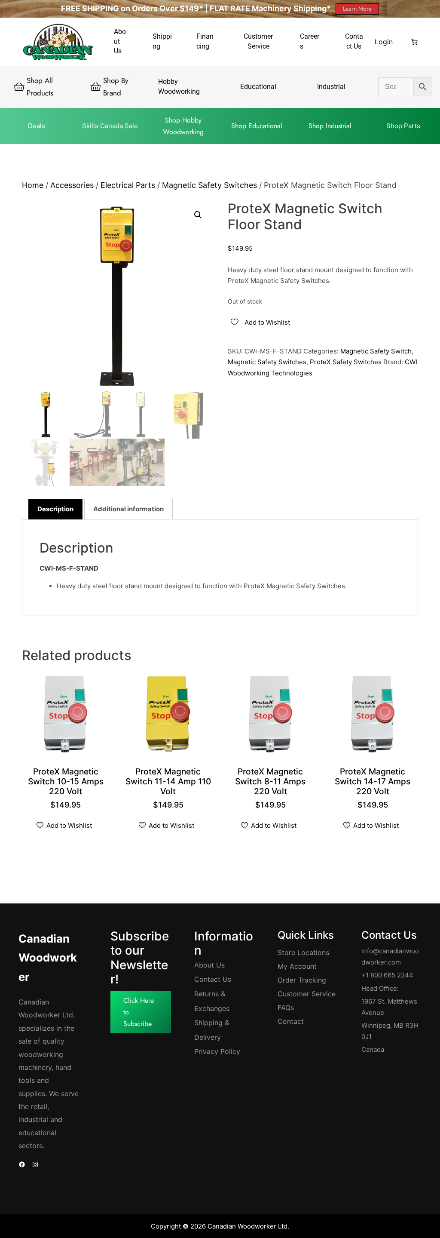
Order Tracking (302, 980)
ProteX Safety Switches (346, 362)
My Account (297, 966)
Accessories (72, 185)
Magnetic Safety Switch (376, 351)
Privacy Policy (217, 1051)
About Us (209, 965)
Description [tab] (55, 509)
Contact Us (212, 979)
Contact (291, 1021)
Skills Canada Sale (110, 126)
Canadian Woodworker (47, 958)
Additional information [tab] (128, 509)
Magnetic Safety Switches (209, 185)
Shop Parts (403, 126)
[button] (198, 215)
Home (32, 185)
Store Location (302, 952)
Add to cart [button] (68, 792)
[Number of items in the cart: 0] (414, 42)
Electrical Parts (128, 185)
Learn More (357, 8)
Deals (36, 126)
